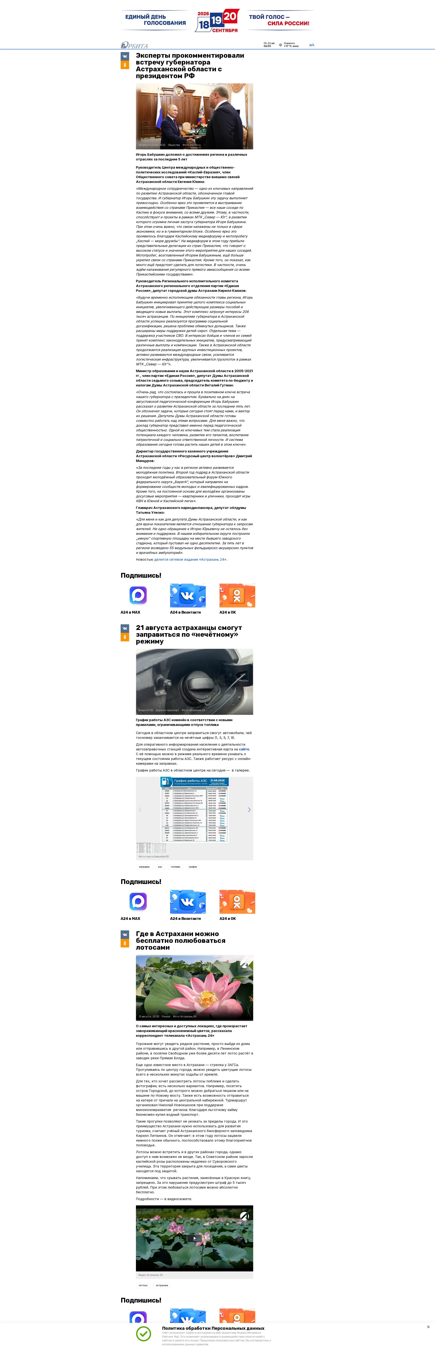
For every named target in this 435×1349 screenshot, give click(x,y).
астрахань (162, 1285)
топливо (175, 866)
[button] (249, 810)
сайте (244, 749)
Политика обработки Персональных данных (213, 1328)
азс (160, 866)
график (193, 866)
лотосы (143, 1285)
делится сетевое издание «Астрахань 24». (190, 559)
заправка (144, 866)
